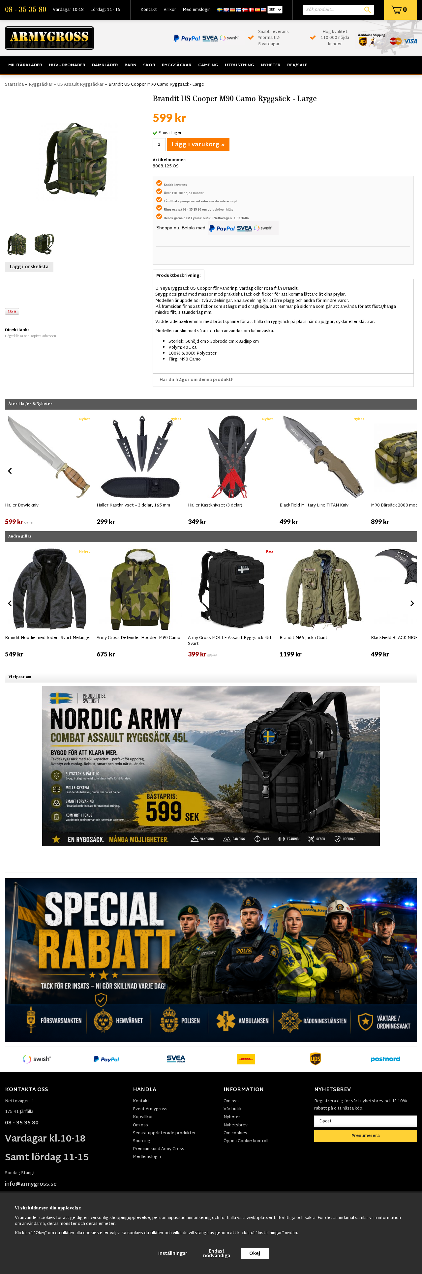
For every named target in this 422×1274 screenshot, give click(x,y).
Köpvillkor (143, 1117)
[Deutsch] (232, 10)
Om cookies (235, 1133)
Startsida (14, 85)
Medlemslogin (197, 10)
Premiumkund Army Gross (158, 1149)
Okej (254, 1254)
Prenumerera (365, 1136)
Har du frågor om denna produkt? (196, 380)
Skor (149, 65)
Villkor (170, 10)
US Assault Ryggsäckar (80, 85)
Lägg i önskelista (29, 267)
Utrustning (239, 65)
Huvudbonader (67, 65)
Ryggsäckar (177, 65)
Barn (130, 65)
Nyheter (271, 65)
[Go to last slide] (10, 471)
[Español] (257, 10)
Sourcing (141, 1141)
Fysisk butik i (202, 218)
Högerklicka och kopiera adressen (30, 336)
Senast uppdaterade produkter (164, 1133)
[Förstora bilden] (77, 159)
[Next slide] (412, 471)
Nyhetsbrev (236, 1125)
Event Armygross (150, 1109)
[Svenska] (220, 10)
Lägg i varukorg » (198, 144)
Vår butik (233, 1109)
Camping (208, 65)
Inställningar (172, 1254)
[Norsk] (245, 10)
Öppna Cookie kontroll (246, 1141)
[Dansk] (251, 10)
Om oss (140, 1125)
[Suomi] (238, 10)
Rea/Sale (297, 65)
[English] (226, 10)
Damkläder (105, 65)
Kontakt (148, 10)
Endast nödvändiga (216, 1253)
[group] (49, 469)
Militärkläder (25, 65)
